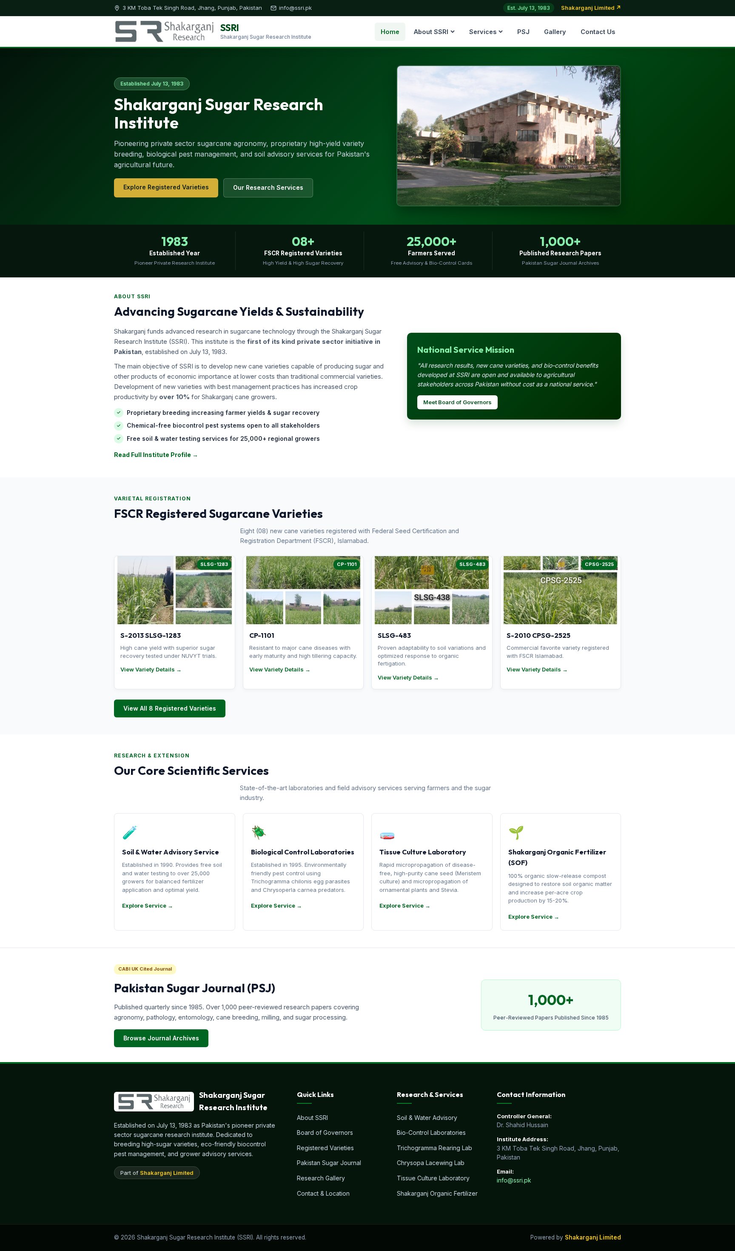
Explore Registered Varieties (166, 187)
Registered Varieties (325, 1147)
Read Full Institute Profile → (156, 454)
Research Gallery (321, 1178)
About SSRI (431, 31)
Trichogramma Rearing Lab (434, 1147)
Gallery (555, 31)
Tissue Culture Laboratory (433, 1178)
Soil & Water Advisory (427, 1117)
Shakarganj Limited (167, 1172)
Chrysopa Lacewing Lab (430, 1162)
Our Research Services (268, 187)
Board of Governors (325, 1132)
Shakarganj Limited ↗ (591, 7)
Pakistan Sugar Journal (329, 1162)
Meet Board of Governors (457, 402)
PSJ (523, 31)
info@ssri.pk (514, 1180)
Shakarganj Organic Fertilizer (437, 1193)
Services (482, 31)
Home (390, 31)
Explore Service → (147, 905)
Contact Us (598, 31)
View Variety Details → (151, 669)
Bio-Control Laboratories (431, 1132)
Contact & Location (323, 1193)
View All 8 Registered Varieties (169, 708)
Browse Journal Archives (161, 1038)
